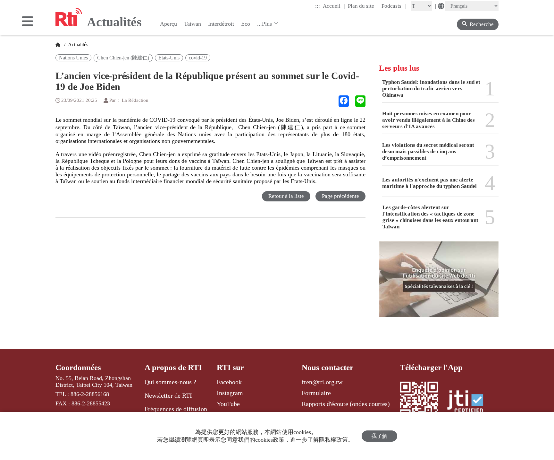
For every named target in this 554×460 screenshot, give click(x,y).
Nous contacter (327, 367)
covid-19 (198, 57)
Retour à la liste (286, 196)
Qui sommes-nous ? (170, 381)
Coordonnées (78, 367)
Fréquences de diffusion (176, 408)
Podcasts (394, 6)
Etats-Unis (169, 57)
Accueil (334, 6)
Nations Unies (73, 57)
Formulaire (316, 392)
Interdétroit (221, 24)
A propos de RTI (173, 367)
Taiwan (192, 24)
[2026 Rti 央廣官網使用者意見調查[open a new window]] (439, 283)
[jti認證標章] (469, 403)
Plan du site (363, 6)
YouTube (228, 403)
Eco (245, 24)
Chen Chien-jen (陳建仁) (123, 57)
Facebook (229, 381)
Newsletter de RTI (168, 395)
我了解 (379, 436)
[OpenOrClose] (27, 22)
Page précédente (340, 196)
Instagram (230, 392)
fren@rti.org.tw (322, 381)
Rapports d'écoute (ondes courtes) (346, 403)
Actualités (77, 44)
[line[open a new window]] (360, 101)
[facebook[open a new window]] (344, 101)
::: (317, 6)
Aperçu (168, 24)
